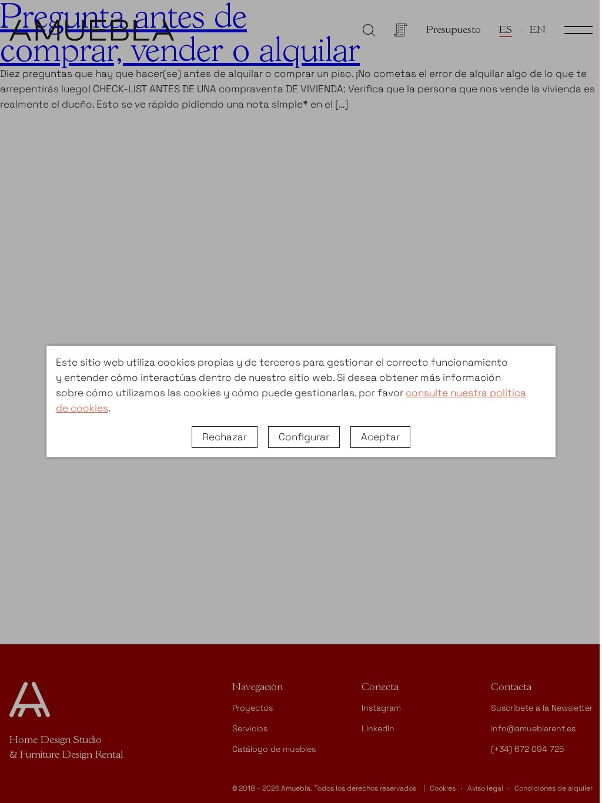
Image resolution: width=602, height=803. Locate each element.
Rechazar (224, 436)
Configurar (304, 436)
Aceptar (380, 436)
